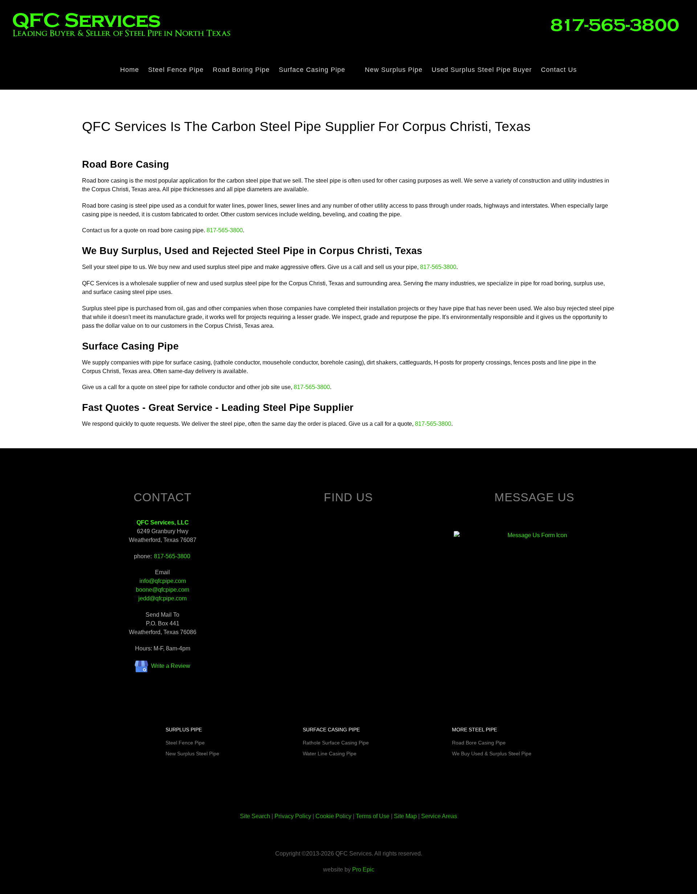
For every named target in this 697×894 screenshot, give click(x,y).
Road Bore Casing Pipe (479, 743)
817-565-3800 (225, 230)
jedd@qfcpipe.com (162, 598)
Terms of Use (373, 816)
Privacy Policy (292, 816)
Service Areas (439, 816)
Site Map (405, 816)
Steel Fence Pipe (185, 743)
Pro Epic (363, 869)
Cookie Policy (333, 816)
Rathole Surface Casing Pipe (336, 743)
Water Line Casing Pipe (329, 753)
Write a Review (170, 666)
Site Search (255, 816)
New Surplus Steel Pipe (192, 753)
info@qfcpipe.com (162, 581)
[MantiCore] (618, 24)
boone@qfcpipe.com (162, 590)
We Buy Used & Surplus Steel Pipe (491, 753)
